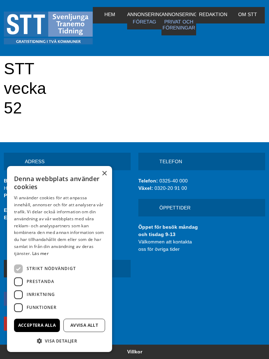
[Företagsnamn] (48, 28)
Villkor (134, 351)
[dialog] (59, 259)
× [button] (104, 173)
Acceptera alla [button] (37, 325)
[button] (59, 341)
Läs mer (40, 253)
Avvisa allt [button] (84, 325)
